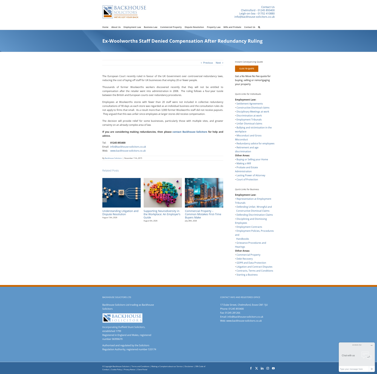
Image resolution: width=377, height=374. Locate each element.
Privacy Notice (130, 369)
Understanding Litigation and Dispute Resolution (120, 212)
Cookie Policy (116, 369)
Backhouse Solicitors (113, 158)
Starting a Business (247, 274)
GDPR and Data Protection (251, 262)
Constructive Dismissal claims (253, 107)
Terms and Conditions (140, 366)
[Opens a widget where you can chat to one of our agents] (357, 357)
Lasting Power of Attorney (251, 175)
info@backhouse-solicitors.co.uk (254, 16)
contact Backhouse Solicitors (189, 131)
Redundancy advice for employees (256, 143)
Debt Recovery (245, 258)
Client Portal (142, 369)
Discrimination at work (249, 115)
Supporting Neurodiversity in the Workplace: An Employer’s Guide (162, 214)
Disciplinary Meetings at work (253, 111)
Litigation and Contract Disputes (254, 266)
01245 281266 (232, 312)
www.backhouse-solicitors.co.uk (128, 150)
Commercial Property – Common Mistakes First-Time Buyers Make (203, 214)
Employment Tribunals (249, 119)
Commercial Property (248, 254)
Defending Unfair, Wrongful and (254, 206)
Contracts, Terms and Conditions (255, 270)
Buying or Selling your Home (252, 159)
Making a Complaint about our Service (167, 366)
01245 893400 (236, 308)
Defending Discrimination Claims (255, 214)
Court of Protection (247, 179)
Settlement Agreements (250, 103)
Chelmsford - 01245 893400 (258, 10)
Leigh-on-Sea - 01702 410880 (257, 13)
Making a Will (244, 163)
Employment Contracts (249, 226)
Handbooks (242, 238)
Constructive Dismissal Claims (252, 210)
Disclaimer (189, 366)
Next (218, 62)
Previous (208, 62)
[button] (259, 27)
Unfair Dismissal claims (249, 123)
